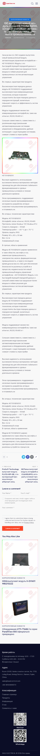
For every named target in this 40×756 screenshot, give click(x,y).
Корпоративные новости (20, 19)
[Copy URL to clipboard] (36, 457)
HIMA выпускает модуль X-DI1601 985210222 (18, 582)
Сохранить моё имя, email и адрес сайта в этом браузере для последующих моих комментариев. (20, 501)
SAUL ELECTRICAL (9, 753)
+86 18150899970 (9, 685)
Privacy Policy (29, 522)
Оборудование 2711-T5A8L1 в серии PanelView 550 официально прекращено (19, 631)
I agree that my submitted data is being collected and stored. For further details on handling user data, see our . (20, 520)
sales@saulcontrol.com (11, 681)
